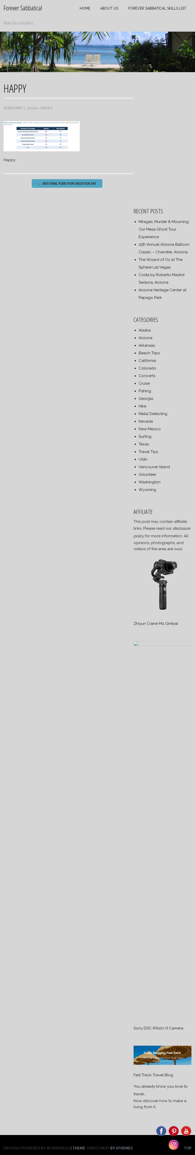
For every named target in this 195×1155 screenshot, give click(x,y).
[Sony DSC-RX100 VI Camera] (162, 645)
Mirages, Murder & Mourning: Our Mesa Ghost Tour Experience (164, 229)
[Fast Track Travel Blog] (162, 1063)
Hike (142, 406)
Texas (144, 444)
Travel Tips (148, 451)
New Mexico (150, 429)
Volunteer (147, 474)
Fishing (145, 391)
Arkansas (147, 345)
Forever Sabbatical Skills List (157, 8)
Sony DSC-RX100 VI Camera (158, 1028)
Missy (47, 108)
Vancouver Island (154, 467)
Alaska (145, 330)
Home (85, 8)
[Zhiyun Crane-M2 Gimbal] (162, 612)
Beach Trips (149, 353)
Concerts (147, 376)
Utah (143, 459)
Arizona (145, 338)
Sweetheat (98, 1148)
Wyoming (147, 489)
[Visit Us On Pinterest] (173, 1135)
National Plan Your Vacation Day (67, 183)
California (147, 360)
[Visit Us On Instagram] (173, 1149)
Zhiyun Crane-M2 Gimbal (156, 623)
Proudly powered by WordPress (37, 1148)
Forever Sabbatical (23, 7)
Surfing (145, 436)
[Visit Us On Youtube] (186, 1135)
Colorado (147, 368)
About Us (109, 8)
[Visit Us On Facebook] (161, 1135)
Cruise (144, 383)
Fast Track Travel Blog (153, 1075)
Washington (149, 482)
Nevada (146, 421)
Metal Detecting (153, 413)
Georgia (146, 398)
